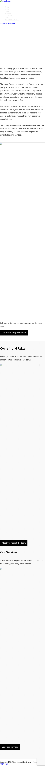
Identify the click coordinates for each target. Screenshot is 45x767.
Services (8, 13)
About (7, 9)
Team (7, 11)
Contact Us (9, 17)
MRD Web (4, 764)
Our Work (8, 15)
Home (7, 7)
